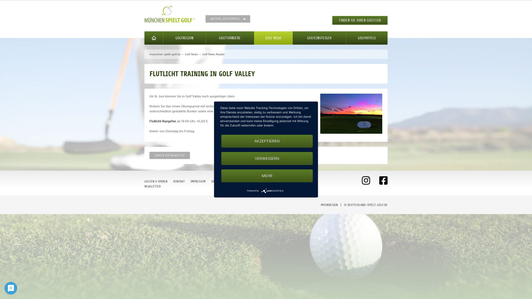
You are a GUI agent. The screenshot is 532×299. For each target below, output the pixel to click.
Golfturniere (230, 38)
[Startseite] (153, 38)
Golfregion (184, 38)
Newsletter (152, 186)
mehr (267, 176)
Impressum (198, 181)
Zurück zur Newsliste (169, 155)
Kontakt (179, 181)
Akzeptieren (267, 141)
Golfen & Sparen (155, 181)
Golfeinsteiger (319, 38)
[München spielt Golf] (169, 14)
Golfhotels (367, 38)
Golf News (273, 38)
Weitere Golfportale (225, 19)
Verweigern (267, 158)
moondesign (329, 205)
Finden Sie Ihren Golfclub (360, 20)
